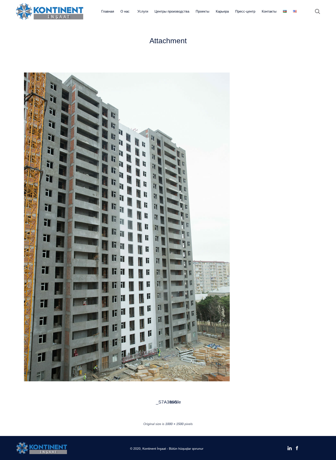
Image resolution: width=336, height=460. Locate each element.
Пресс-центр (245, 11)
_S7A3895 (161, 402)
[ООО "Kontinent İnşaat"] (49, 11)
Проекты (202, 11)
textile (175, 402)
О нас (125, 11)
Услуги (142, 11)
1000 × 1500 (174, 424)
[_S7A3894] (127, 380)
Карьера (222, 11)
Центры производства (172, 11)
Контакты (269, 11)
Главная (107, 11)
